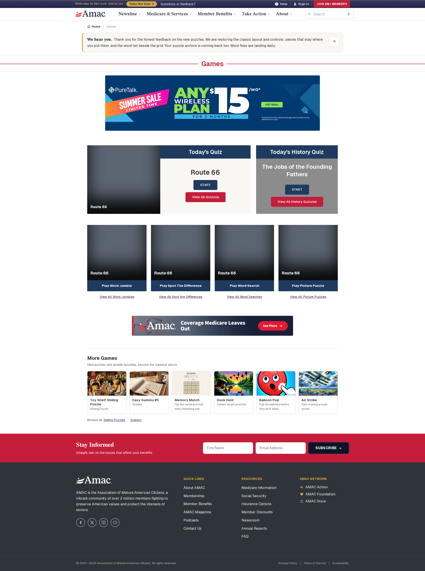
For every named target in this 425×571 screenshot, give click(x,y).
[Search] (309, 14)
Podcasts (191, 520)
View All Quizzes (205, 197)
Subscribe (326, 448)
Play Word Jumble (117, 286)
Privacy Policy (287, 563)
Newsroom (250, 520)
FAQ (245, 536)
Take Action (254, 14)
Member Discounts (257, 512)
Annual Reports (254, 528)
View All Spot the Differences (180, 297)
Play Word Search (244, 286)
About (282, 14)
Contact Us (192, 528)
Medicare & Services (167, 14)
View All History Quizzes (297, 201)
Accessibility (340, 563)
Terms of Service (314, 563)
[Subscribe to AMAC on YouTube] (115, 522)
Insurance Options (256, 504)
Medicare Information (258, 487)
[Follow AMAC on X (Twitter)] (92, 522)
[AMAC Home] (94, 480)
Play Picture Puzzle (308, 286)
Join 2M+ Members (332, 4)
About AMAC (194, 487)
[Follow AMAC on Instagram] (103, 522)
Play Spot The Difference (181, 286)
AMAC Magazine (197, 512)
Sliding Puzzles (114, 420)
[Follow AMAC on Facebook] (80, 522)
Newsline (127, 14)
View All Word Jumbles (117, 297)
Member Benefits (215, 14)
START (205, 185)
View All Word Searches (244, 297)
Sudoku (135, 420)
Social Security (253, 496)
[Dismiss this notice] (334, 41)
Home (96, 27)
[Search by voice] (348, 14)
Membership (194, 496)
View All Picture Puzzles (308, 297)
